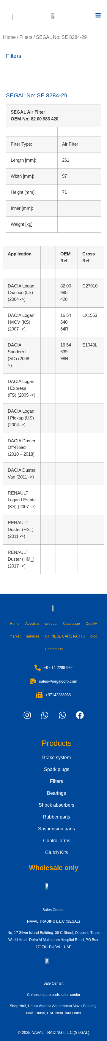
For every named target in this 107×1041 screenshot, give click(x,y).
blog (93, 636)
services (33, 636)
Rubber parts (56, 816)
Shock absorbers (56, 805)
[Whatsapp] (45, 715)
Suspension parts (56, 828)
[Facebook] (80, 715)
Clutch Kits (56, 852)
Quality (91, 624)
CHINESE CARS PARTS (65, 636)
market (15, 636)
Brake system (56, 757)
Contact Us (54, 649)
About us (32, 624)
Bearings (56, 793)
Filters (25, 37)
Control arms (56, 840)
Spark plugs (56, 769)
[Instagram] (27, 715)
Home (9, 37)
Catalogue (71, 624)
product (51, 624)
